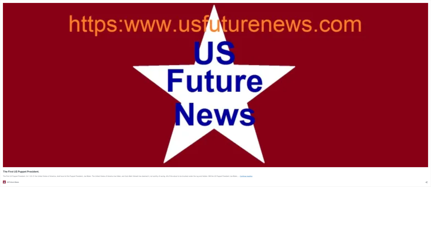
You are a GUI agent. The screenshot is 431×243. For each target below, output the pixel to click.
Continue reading (246, 176)
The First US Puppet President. (21, 171)
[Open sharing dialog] (426, 181)
